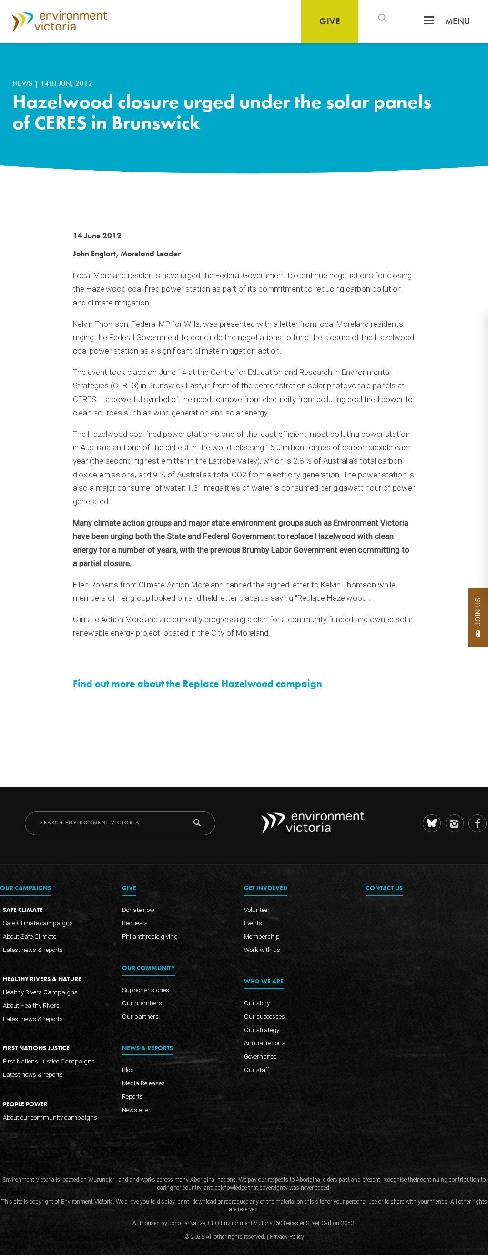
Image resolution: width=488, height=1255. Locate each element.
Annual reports (264, 1043)
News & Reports (147, 1048)
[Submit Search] (197, 822)
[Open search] (382, 17)
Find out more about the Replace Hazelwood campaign (197, 684)
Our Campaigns (25, 888)
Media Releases (143, 1083)
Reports (132, 1096)
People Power (25, 1104)
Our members (142, 1003)
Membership (262, 936)
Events (253, 923)
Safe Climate (23, 910)
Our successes (264, 1016)
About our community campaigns (50, 1117)
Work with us (262, 949)
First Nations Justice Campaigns (49, 1061)
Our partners (140, 1016)
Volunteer (257, 909)
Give (329, 21)
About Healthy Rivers (31, 1006)
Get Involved (265, 888)
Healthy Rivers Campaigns (40, 992)
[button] (429, 23)
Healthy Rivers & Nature (42, 979)
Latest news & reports (33, 949)
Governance (260, 1056)
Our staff (256, 1069)
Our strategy (261, 1029)
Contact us (384, 888)
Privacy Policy (287, 1237)
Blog (128, 1069)
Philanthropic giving (150, 936)
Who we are (264, 982)
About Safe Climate (29, 936)
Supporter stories (145, 989)
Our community (148, 968)
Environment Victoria (59, 21)
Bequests (135, 923)
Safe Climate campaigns (38, 923)
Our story (257, 1003)
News (23, 83)
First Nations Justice (36, 1048)
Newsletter (136, 1109)
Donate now (138, 909)
